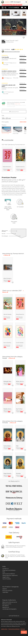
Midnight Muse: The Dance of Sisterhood (8, 381)
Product (4, 125)
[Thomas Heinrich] (3, 41)
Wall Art (4, 588)
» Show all (6, 255)
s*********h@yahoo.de (9, 91)
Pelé (17, 446)
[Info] (3, 128)
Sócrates (18, 473)
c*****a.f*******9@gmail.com (10, 62)
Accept (23, 632)
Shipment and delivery (8, 570)
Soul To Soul (19, 409)
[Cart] (25, 7)
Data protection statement (10, 575)
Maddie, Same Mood (8, 409)
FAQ (3, 572)
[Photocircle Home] (14, 7)
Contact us (5, 568)
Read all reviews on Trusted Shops (12, 51)
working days (8, 140)
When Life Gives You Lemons (20, 381)
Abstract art (5, 607)
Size (3, 115)
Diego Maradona (8, 473)
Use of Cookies (6, 579)
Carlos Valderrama (8, 446)
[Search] (5, 7)
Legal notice (5, 577)
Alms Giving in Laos (8, 278)
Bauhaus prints (6, 604)
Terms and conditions (8, 573)
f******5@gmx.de (8, 77)
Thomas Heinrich (10, 42)
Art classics (5, 605)
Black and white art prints (9, 602)
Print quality (5, 122)
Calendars (5, 592)
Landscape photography (9, 609)
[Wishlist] (22, 7)
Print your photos (7, 590)
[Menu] (2, 7)
